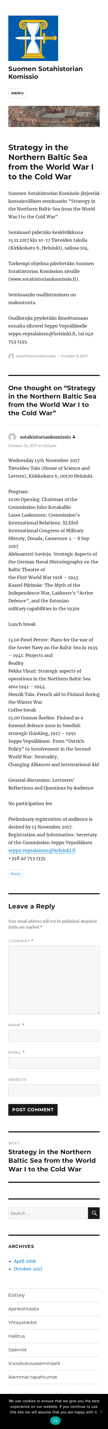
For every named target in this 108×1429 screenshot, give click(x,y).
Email (16, 1052)
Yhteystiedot (22, 1322)
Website (17, 1079)
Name (16, 1025)
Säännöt (17, 1349)
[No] (101, 1411)
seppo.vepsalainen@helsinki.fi (42, 850)
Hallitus (16, 1336)
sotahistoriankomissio (36, 356)
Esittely (16, 1295)
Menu (17, 93)
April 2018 (25, 1261)
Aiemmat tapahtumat (32, 1377)
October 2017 (28, 1269)
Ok (55, 1420)
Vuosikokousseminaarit (34, 1363)
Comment (21, 941)
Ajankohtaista (23, 1308)
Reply (16, 873)
